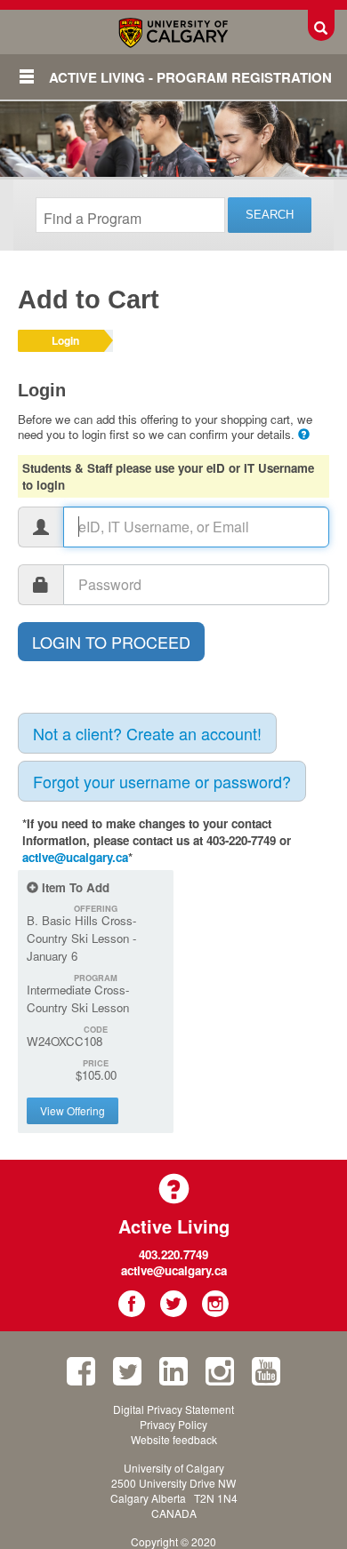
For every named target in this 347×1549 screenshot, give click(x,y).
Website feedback (174, 1439)
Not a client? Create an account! (147, 733)
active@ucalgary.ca (75, 857)
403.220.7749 (173, 1254)
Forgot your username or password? (162, 781)
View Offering (72, 1110)
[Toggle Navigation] (26, 76)
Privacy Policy (173, 1424)
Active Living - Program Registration (190, 77)
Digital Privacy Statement (173, 1409)
